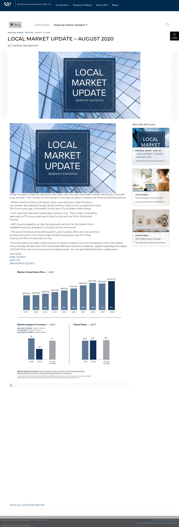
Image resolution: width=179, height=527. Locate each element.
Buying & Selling (83, 7)
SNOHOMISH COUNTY (22, 263)
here (114, 249)
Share (174, 38)
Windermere (40, 520)
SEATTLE (15, 260)
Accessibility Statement (148, 523)
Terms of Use (156, 520)
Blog (116, 7)
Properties (63, 7)
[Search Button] (167, 25)
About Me (103, 7)
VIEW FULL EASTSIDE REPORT (27, 505)
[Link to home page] (7, 5)
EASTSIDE (15, 254)
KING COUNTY (18, 257)
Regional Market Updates (20, 33)
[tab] (69, 254)
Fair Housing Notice (169, 523)
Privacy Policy (171, 520)
